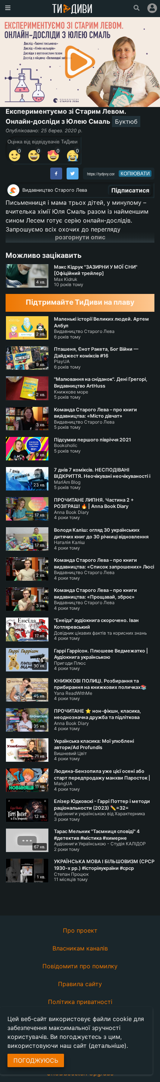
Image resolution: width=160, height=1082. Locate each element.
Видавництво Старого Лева (54, 190)
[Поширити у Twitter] (73, 173)
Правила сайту (80, 984)
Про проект (80, 930)
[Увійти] (152, 8)
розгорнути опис (80, 237)
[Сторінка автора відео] (13, 190)
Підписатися (130, 190)
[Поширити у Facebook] (56, 173)
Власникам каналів (80, 948)
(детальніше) (108, 1045)
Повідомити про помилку (80, 966)
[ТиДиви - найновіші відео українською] (72, 9)
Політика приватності (80, 1001)
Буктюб (126, 121)
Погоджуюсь (35, 1060)
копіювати (135, 173)
